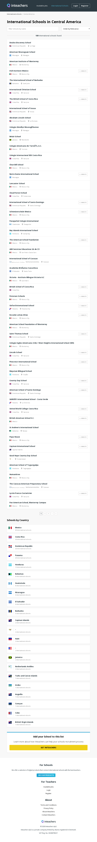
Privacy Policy (48, 808)
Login (49, 790)
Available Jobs (48, 787)
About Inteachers (48, 812)
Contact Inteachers (48, 815)
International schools (14, 14)
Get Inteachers (48, 747)
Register (48, 793)
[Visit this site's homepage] (17, 6)
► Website (83, 71)
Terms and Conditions (48, 805)
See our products (46, 775)
